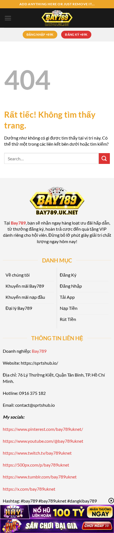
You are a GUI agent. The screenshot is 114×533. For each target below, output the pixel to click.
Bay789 (39, 351)
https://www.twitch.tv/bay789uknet (37, 452)
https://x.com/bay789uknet (29, 488)
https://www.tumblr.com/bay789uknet (40, 476)
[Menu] (8, 18)
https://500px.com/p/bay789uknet (36, 464)
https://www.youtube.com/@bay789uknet (43, 441)
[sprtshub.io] (57, 18)
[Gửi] (104, 158)
